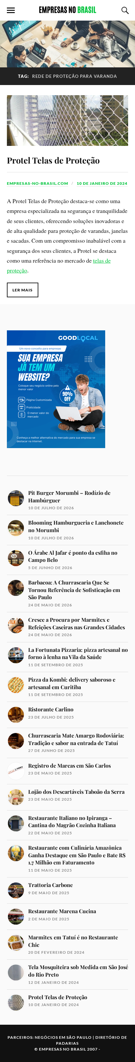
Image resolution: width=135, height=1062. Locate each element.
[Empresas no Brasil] (67, 9)
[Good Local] (56, 459)
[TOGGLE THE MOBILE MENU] (11, 10)
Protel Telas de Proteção (53, 159)
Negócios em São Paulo (63, 1037)
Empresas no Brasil (62, 1049)
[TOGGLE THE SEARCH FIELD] (124, 10)
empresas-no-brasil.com (37, 183)
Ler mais (22, 289)
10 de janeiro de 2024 (102, 183)
